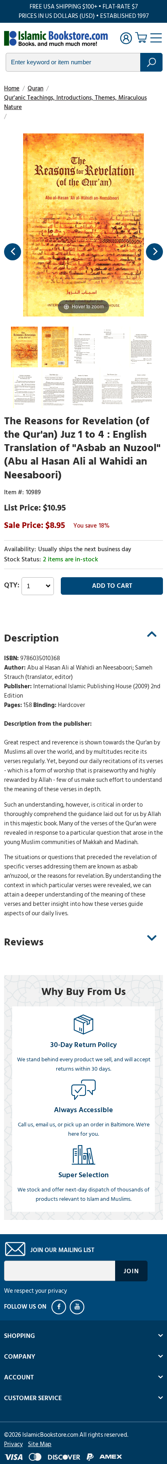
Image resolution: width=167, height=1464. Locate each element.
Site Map (39, 1444)
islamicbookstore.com (56, 39)
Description (31, 638)
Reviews (23, 942)
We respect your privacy (35, 1291)
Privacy (13, 1444)
